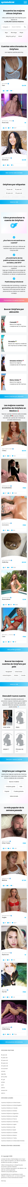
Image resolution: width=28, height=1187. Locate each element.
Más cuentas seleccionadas (14, 173)
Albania (7, 679)
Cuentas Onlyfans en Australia (9, 1116)
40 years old (5, 197)
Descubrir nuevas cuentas (14, 759)
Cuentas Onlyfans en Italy (8, 1127)
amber (3, 1082)
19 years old (18, 189)
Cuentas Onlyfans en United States (10, 1102)
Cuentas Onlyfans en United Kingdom (11, 1105)
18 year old (9, 189)
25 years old (18, 193)
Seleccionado (14, 796)
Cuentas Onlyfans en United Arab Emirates (12, 1141)
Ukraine (16, 675)
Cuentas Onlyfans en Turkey (9, 1138)
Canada (23, 675)
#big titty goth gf (11, 36)
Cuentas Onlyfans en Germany (9, 1121)
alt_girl (3, 1079)
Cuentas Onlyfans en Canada (9, 1108)
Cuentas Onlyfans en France (9, 1119)
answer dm (4, 1090)
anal (2, 1085)
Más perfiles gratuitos (14, 649)
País (21, 786)
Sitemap (3, 1181)
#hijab (21, 32)
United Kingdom (7, 675)
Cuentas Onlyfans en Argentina (9, 1113)
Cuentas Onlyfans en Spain (8, 1130)
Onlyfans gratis (10, 786)
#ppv (6, 32)
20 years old (9, 193)
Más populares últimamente (14, 1042)
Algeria (14, 679)
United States (18, 671)
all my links (4, 1077)
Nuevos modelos (14, 782)
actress (23, 197)
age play (3, 1074)
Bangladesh (9, 671)
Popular (7, 791)
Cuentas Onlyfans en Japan (8, 1124)
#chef (20, 36)
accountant (15, 197)
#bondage (14, 32)
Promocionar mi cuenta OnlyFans (14, 300)
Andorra (21, 679)
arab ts (3, 1093)
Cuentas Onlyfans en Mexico (9, 1135)
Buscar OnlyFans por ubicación (14, 396)
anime (3, 1087)
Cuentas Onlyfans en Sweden (9, 1132)
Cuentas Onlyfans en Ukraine (9, 1111)
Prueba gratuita (18, 791)
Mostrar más (14, 202)
